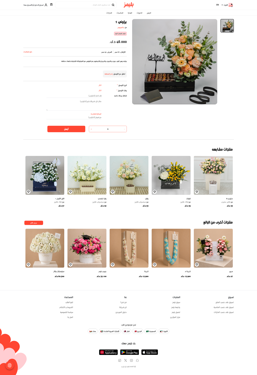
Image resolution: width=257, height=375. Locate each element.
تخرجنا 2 (188, 271)
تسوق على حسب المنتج (225, 302)
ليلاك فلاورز (185, 202)
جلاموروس (121, 27)
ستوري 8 (229, 198)
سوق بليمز (176, 302)
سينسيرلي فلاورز (142, 202)
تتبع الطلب (69, 302)
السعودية (152, 331)
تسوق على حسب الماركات (224, 312)
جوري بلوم (102, 271)
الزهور (149, 13)
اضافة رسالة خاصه (120, 96)
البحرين (139, 331)
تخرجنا (146, 271)
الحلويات (139, 13)
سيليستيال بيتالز (58, 271)
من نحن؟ (123, 302)
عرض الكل (33, 223)
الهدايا (130, 13)
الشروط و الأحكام (66, 307)
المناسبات (120, 13)
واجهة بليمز (175, 307)
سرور (231, 271)
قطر (128, 331)
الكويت (165, 331)
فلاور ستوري (227, 202)
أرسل (66, 129)
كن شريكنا (123, 307)
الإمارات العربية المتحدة (111, 331)
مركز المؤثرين (175, 317)
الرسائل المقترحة (96, 114)
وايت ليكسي (102, 198)
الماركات (109, 13)
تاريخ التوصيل (122, 85)
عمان (94, 331)
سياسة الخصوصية (66, 312)
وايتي (146, 198)
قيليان (188, 198)
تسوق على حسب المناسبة (224, 307)
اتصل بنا (70, 317)
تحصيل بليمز (176, 312)
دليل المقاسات (27, 52)
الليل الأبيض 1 (59, 198)
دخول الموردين (121, 312)
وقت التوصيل (121, 90)
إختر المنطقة (109, 74)
